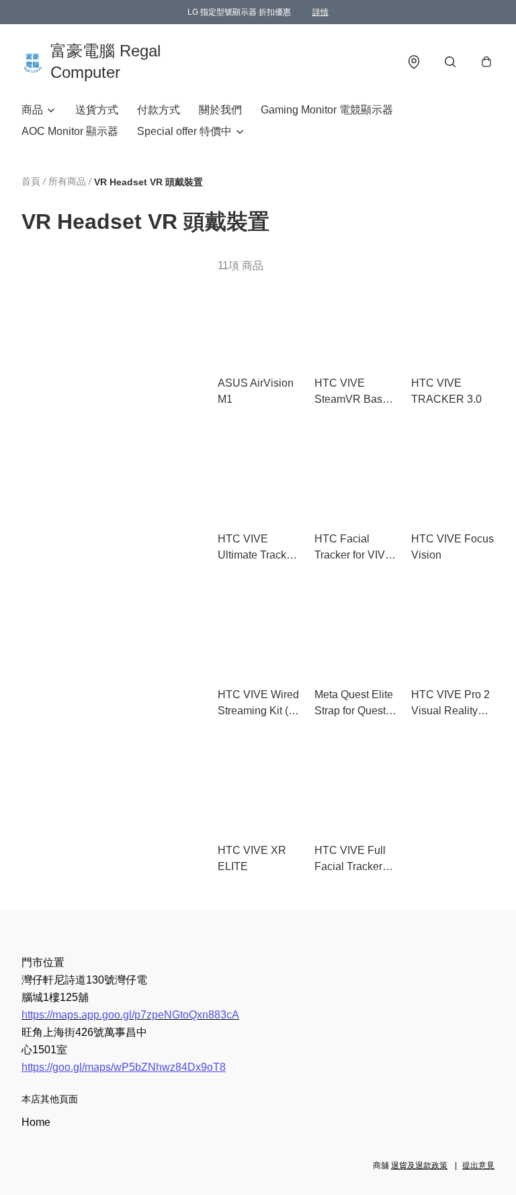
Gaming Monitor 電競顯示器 (327, 109)
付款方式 (158, 109)
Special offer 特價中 (184, 131)
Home (36, 1122)
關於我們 (220, 109)
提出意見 (478, 1165)
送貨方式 (96, 109)
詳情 (320, 12)
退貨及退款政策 (419, 1165)
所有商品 (67, 181)
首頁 (31, 181)
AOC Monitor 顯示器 (70, 131)
